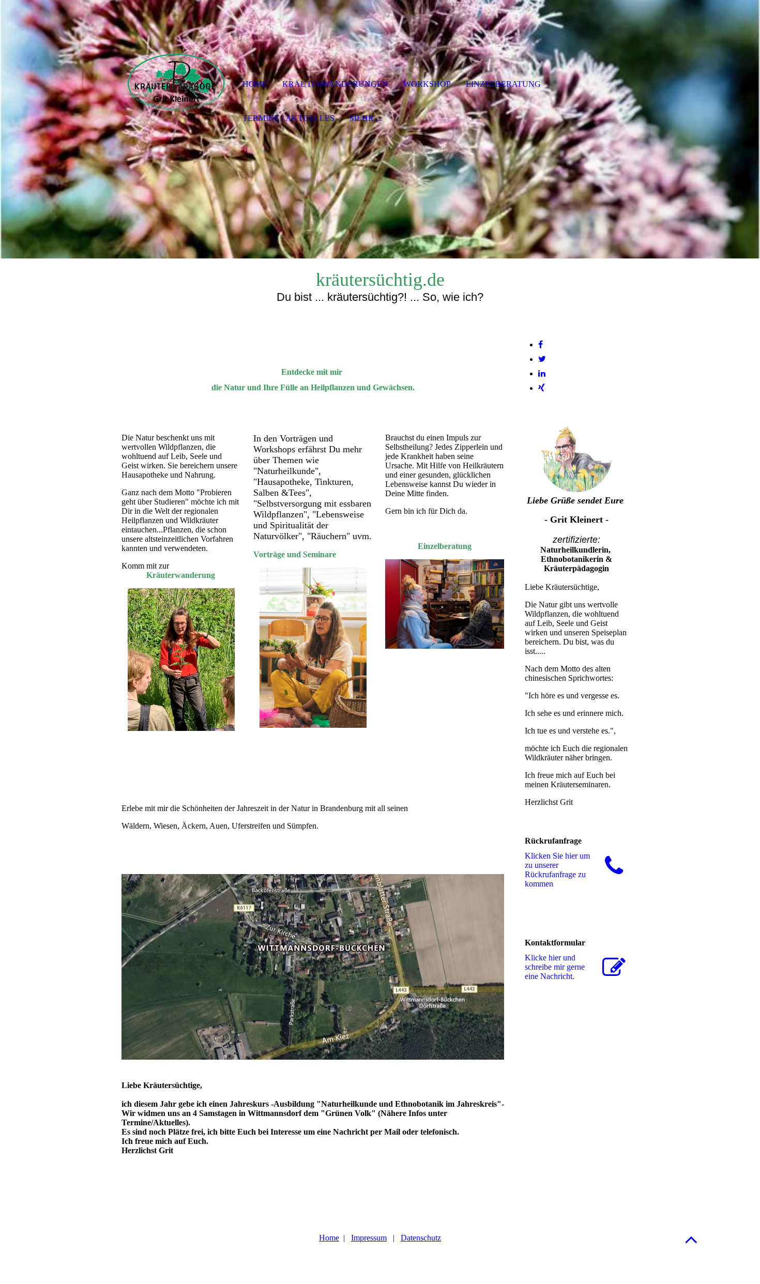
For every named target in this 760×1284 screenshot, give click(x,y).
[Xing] (541, 388)
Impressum (369, 1237)
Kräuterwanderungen (335, 84)
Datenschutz (421, 1237)
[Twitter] (542, 359)
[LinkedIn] (541, 373)
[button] (691, 1239)
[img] (175, 85)
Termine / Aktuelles (288, 118)
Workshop (427, 84)
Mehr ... (365, 118)
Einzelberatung (503, 84)
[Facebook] (540, 344)
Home (329, 1237)
